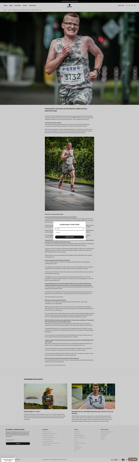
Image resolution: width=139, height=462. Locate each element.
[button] (8, 460)
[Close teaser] (15, 457)
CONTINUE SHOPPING (69, 237)
